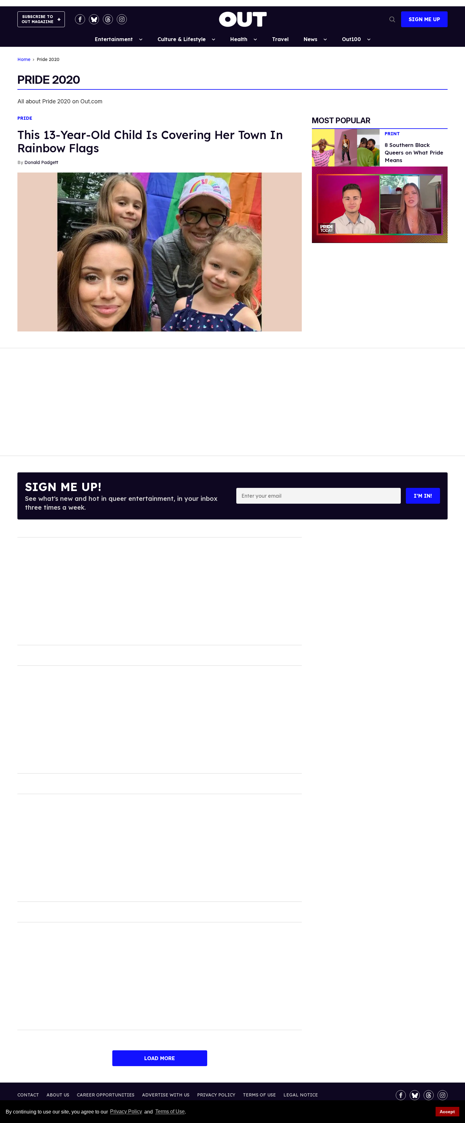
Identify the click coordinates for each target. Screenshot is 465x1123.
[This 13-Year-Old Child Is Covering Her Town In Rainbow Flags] (159, 251)
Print (392, 134)
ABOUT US (57, 1095)
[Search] (392, 19)
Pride (24, 118)
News (310, 39)
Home (23, 59)
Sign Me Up (424, 19)
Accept (447, 1111)
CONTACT (28, 1095)
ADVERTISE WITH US (165, 1095)
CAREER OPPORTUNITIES (105, 1095)
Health (238, 39)
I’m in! (423, 496)
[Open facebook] (80, 19)
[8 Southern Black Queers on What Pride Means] (346, 147)
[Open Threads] (108, 19)
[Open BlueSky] (94, 19)
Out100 (351, 39)
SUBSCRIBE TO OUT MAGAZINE (37, 19)
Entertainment (114, 39)
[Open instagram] (122, 19)
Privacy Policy (126, 1111)
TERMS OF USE (259, 1095)
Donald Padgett (41, 162)
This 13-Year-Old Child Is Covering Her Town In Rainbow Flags (150, 141)
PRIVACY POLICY (216, 1095)
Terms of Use (169, 1111)
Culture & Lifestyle (182, 39)
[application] (380, 205)
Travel (280, 39)
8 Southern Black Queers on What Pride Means (414, 152)
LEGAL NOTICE (300, 1095)
